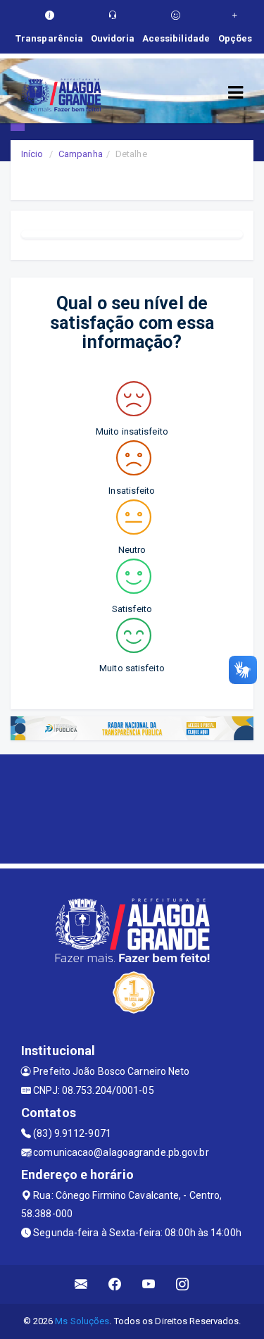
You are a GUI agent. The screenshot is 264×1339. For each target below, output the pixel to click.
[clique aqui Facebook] (115, 1284)
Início (32, 154)
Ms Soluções (82, 1321)
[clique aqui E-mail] (81, 1284)
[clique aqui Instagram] (182, 1284)
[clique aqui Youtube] (149, 1284)
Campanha (80, 154)
